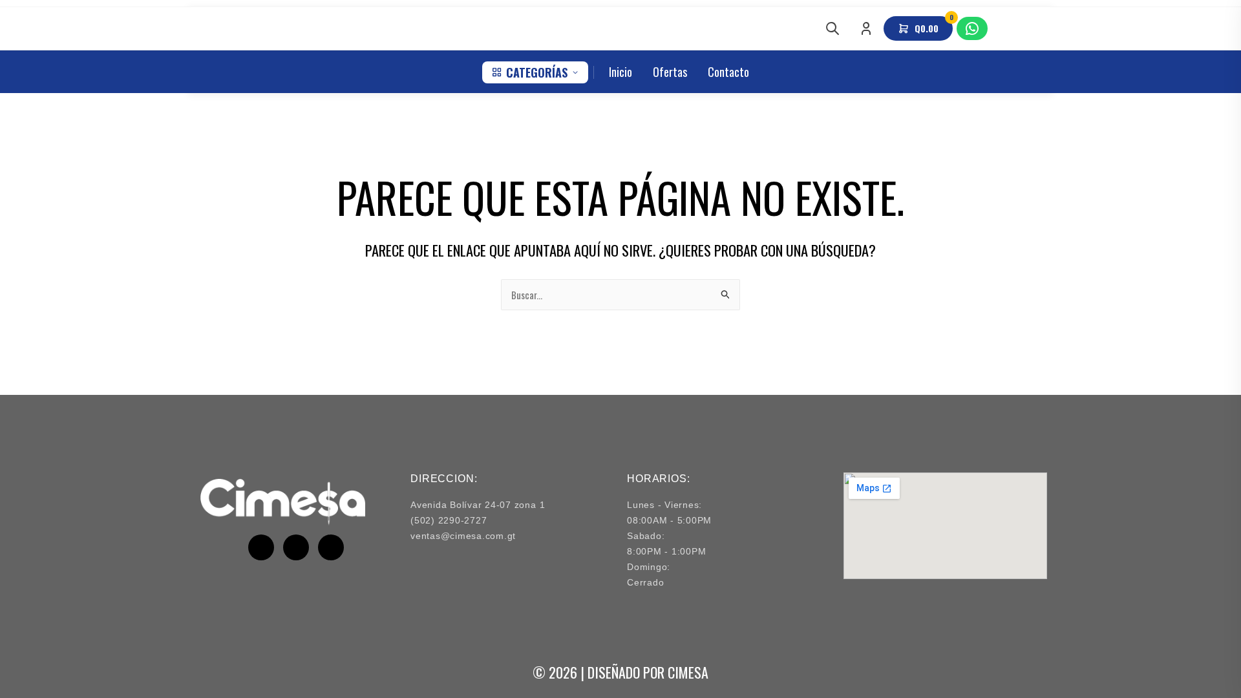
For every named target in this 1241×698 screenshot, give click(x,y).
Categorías (536, 72)
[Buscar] (832, 28)
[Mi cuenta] (866, 28)
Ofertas (670, 71)
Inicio (620, 71)
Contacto (728, 71)
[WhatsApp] (972, 28)
